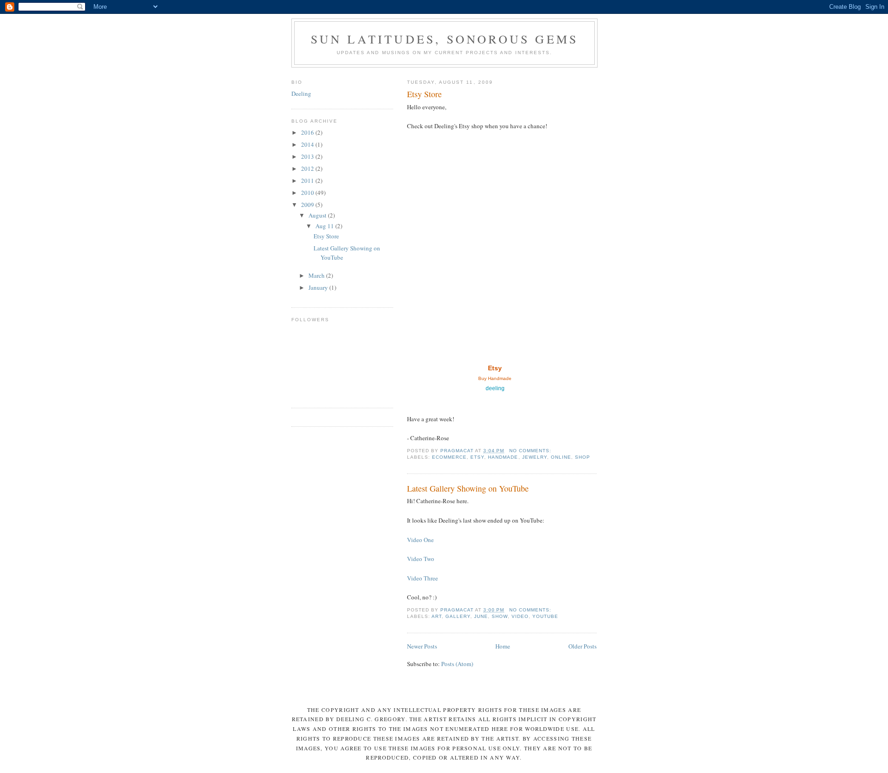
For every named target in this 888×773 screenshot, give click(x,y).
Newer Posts (422, 646)
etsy (477, 457)
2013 (308, 156)
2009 (308, 204)
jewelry (534, 457)
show (499, 616)
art (437, 616)
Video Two (420, 559)
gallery (457, 616)
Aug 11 (325, 226)
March (317, 275)
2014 (308, 144)
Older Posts (582, 646)
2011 (308, 180)
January (318, 287)
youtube (545, 616)
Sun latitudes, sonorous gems (445, 39)
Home (502, 646)
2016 (308, 132)
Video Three (422, 578)
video (520, 616)
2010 (308, 192)
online (561, 457)
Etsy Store (424, 94)
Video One (420, 540)
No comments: (531, 450)
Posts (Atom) (457, 664)
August (318, 215)
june (481, 616)
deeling (495, 388)
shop (582, 457)
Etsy (495, 368)
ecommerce (449, 457)
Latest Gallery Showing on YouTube (468, 488)
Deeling (301, 93)
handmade (503, 457)
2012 (308, 168)
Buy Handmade (495, 378)
